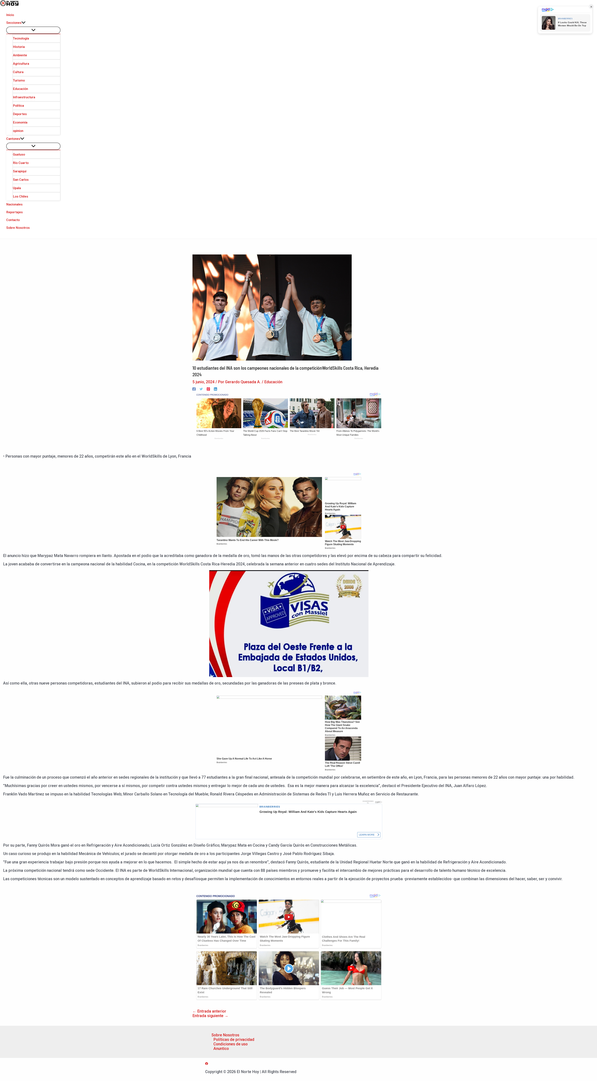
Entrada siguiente (210, 1015)
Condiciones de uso (230, 1044)
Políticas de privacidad (233, 1039)
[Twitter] (201, 388)
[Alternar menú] (33, 30)
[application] (23, 23)
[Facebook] (194, 388)
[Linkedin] (215, 388)
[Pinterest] (208, 388)
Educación (273, 382)
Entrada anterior (209, 1011)
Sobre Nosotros (225, 1035)
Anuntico (221, 1048)
